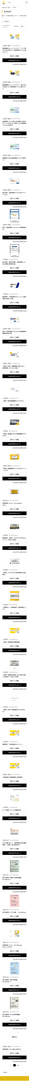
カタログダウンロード (14, 60)
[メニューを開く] (26, 2)
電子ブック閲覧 (14, 56)
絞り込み (7, 21)
